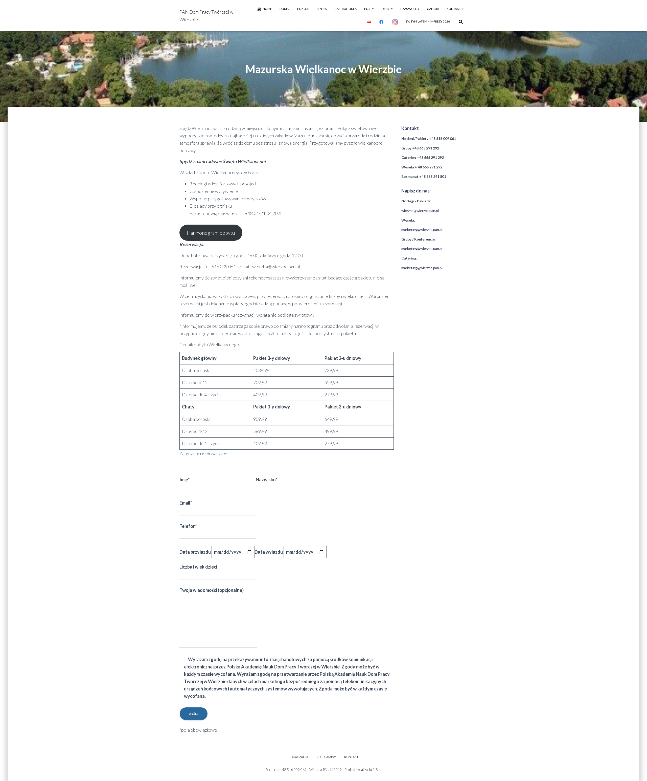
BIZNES (322, 9)
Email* (185, 503)
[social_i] (395, 22)
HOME (267, 9)
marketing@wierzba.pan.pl (422, 229)
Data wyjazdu (269, 552)
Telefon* (188, 526)
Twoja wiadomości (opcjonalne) (211, 590)
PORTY (369, 9)
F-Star (377, 769)
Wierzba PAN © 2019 (325, 769)
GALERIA (433, 9)
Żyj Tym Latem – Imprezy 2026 (428, 21)
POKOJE (303, 9)
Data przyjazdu (195, 552)
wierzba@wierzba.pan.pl (420, 210)
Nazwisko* (266, 479)
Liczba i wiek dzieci (198, 567)
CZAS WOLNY (409, 9)
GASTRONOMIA (345, 9)
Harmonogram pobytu (211, 233)
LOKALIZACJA (298, 757)
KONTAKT (454, 9)
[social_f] (381, 22)
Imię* (184, 479)
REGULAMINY (326, 757)
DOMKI (285, 9)
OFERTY (387, 9)
